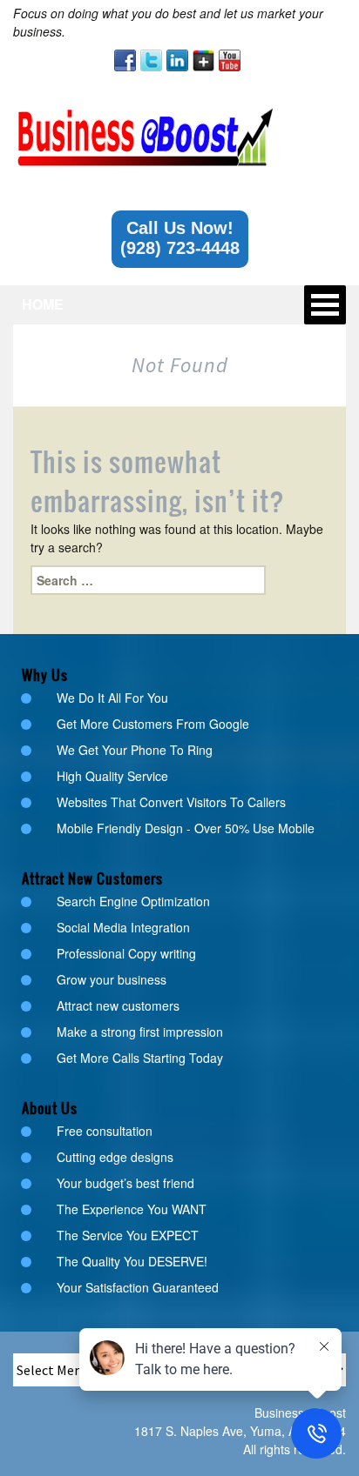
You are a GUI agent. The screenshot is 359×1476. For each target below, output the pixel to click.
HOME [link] (43, 304)
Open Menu (325, 304)
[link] (125, 60)
